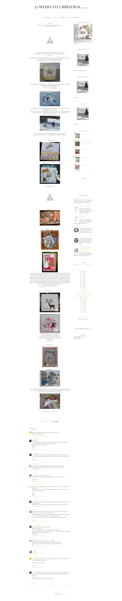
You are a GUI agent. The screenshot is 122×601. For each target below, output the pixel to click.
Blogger (90, 328)
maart (83, 308)
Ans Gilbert (34, 438)
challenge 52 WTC (82, 264)
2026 (82, 272)
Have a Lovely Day (85, 133)
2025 (82, 274)
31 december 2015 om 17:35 (39, 553)
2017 (82, 285)
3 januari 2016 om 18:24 (38, 580)
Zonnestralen (84, 165)
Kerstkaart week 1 (84, 226)
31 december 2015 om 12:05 (39, 506)
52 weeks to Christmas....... (61, 6)
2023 (82, 277)
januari (83, 311)
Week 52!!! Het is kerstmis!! (84, 292)
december (83, 289)
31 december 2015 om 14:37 (39, 535)
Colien (76, 148)
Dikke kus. (83, 149)
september (83, 300)
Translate (82, 338)
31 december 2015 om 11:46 (39, 497)
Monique (52, 229)
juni (83, 304)
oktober (83, 298)
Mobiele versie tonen (49, 587)
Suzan (76, 164)
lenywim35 (34, 500)
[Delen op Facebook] (56, 421)
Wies (33, 539)
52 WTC (76, 264)
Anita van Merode (35, 525)
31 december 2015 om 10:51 (39, 470)
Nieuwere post (66, 585)
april (83, 307)
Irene (33, 509)
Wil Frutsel (34, 452)
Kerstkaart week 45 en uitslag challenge (85, 206)
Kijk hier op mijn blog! (47, 88)
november (83, 297)
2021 (82, 279)
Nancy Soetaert (35, 570)
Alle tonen (91, 172)
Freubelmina (34, 463)
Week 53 (83, 290)
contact (55, 17)
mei (83, 305)
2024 (82, 275)
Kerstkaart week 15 (84, 236)
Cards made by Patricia (36, 484)
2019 (82, 282)
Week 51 (83, 293)
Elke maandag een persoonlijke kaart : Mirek (85, 143)
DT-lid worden (74, 17)
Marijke (54, 140)
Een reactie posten (32, 583)
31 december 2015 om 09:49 (39, 449)
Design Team (63, 17)
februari (83, 309)
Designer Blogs (64, 593)
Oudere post (32, 585)
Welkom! (76, 197)
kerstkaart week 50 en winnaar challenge (84, 294)
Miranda (76, 156)
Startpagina (46, 17)
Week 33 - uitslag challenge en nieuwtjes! (84, 216)
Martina (76, 140)
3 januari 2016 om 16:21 (38, 567)
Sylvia (51, 55)
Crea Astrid (34, 473)
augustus (83, 301)
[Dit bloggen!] (54, 421)
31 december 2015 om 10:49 (39, 460)
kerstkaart (87, 264)
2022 (82, 278)
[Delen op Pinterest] (58, 421)
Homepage (49, 585)
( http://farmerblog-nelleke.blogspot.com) (53, 286)
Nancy (76, 132)
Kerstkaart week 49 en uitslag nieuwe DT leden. (84, 296)
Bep (52, 344)
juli (83, 303)
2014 (83, 312)
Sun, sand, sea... (84, 157)
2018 (82, 283)
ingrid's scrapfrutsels (52, 411)
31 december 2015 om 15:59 (39, 547)
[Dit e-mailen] (53, 421)
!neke (33, 550)
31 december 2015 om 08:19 (39, 435)
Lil (51, 209)
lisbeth (49, 163)
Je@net (33, 430)
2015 (82, 288)
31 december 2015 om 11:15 (39, 481)
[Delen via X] (55, 421)
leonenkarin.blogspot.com (36, 556)
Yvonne (52, 290)
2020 (82, 281)
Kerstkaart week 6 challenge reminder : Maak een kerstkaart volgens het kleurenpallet (85, 248)
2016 (82, 286)
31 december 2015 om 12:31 (39, 522)
